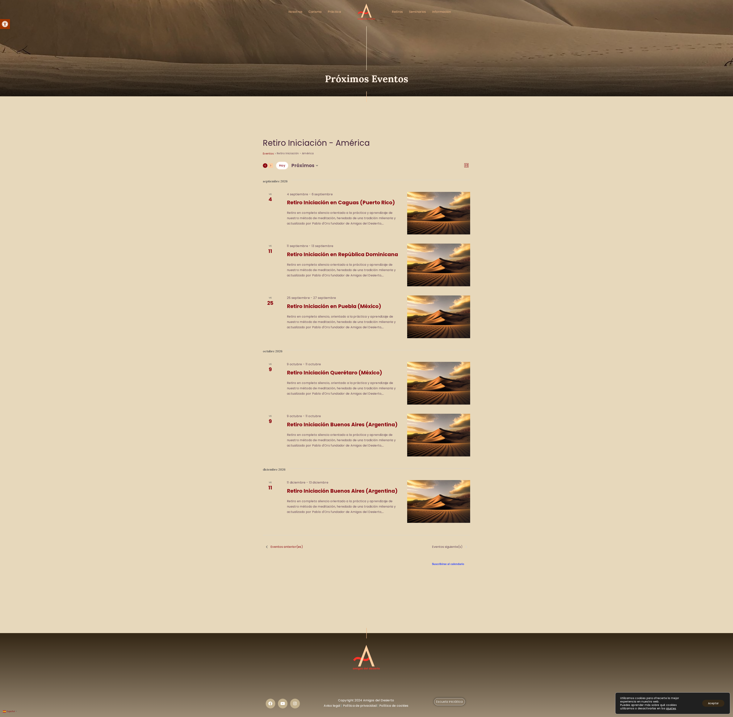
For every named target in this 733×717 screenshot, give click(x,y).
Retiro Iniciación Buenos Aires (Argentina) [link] (342, 424)
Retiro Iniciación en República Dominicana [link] (342, 254)
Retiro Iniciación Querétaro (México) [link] (334, 372)
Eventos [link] (268, 153)
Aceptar (713, 703)
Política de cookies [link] (393, 705)
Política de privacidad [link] (360, 705)
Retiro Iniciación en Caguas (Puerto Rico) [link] (341, 202)
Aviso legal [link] (332, 705)
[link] (5, 24)
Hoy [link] (282, 165)
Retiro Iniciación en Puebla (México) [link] (334, 306)
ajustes (671, 708)
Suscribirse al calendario (448, 564)
